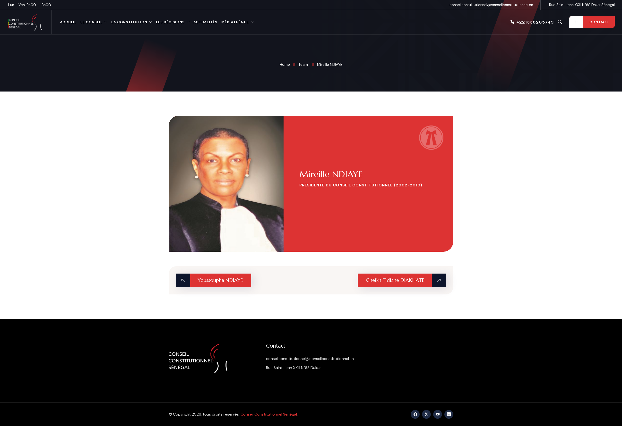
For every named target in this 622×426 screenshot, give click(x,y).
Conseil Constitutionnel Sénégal (269, 414)
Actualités (205, 22)
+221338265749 (535, 22)
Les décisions (170, 22)
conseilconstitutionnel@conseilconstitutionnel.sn (491, 4)
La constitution (129, 22)
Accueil (68, 22)
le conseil (91, 22)
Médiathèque (235, 22)
